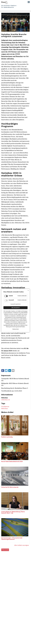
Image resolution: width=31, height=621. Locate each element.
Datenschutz (15, 329)
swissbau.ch (5, 400)
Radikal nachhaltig (7, 437)
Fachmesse (5, 406)
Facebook (3, 371)
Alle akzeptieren (15, 307)
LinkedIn (10, 371)
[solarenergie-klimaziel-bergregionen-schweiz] (14, 527)
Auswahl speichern (16, 304)
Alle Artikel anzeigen (21, 545)
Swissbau (4, 408)
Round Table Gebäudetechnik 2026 (12, 461)
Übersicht (5, 550)
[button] (28, 1)
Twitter (7, 371)
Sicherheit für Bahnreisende (9, 487)
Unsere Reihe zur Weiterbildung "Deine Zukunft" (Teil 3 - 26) (13, 512)
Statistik (11, 295)
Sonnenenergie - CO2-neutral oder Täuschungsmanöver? (11, 538)
